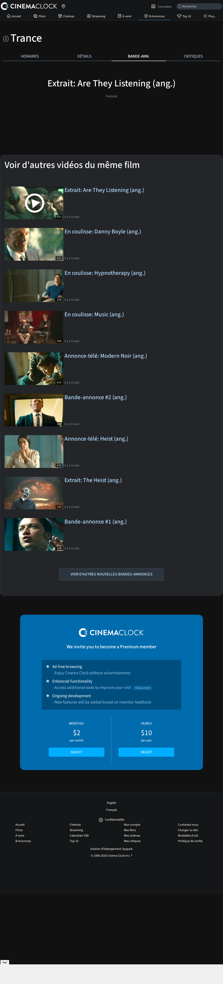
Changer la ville (188, 830)
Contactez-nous (188, 825)
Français (111, 810)
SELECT (76, 752)
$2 (76, 738)
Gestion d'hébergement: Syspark (111, 849)
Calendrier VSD (79, 835)
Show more (142, 688)
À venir (127, 16)
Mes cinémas (132, 835)
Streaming (98, 16)
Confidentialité (114, 820)
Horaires (30, 56)
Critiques (193, 56)
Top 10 (186, 16)
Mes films (130, 830)
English (111, 803)
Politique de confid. (190, 841)
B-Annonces (157, 16)
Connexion (164, 6)
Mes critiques (132, 841)
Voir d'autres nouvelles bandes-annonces (111, 574)
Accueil (16, 16)
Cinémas (68, 16)
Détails (84, 56)
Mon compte (132, 825)
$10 (146, 738)
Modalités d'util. (188, 835)
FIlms (42, 16)
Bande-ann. (139, 56)
